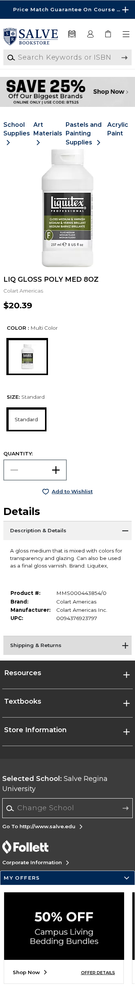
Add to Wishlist (72, 491)
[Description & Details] (67, 530)
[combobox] (67, 808)
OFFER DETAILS (98, 972)
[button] (67, 9)
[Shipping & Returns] (67, 645)
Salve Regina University (55, 784)
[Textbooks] (71, 34)
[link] (108, 34)
